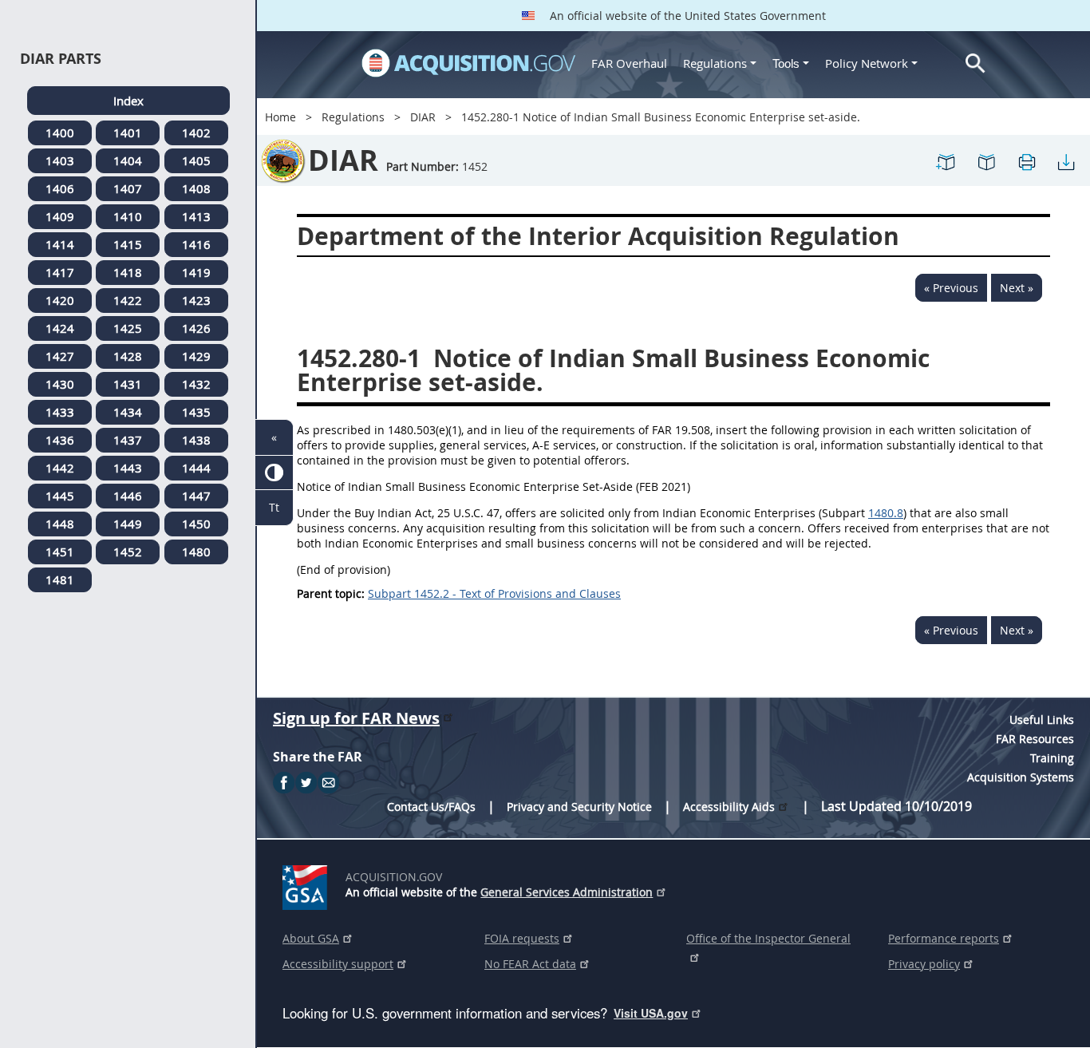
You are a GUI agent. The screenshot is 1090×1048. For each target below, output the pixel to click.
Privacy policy (924, 963)
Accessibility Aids (729, 806)
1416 (196, 244)
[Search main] (975, 63)
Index (128, 101)
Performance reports (943, 938)
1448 (59, 524)
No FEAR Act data (530, 963)
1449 (127, 524)
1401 (127, 132)
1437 (127, 440)
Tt (274, 507)
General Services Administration (566, 892)
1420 (59, 300)
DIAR (423, 117)
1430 (59, 384)
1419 (196, 272)
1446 (127, 496)
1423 (196, 300)
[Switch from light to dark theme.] (274, 473)
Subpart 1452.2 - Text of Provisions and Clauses (494, 593)
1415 (127, 244)
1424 (59, 328)
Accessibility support (337, 963)
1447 (196, 496)
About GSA (310, 938)
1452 (127, 552)
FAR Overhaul (629, 63)
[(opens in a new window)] (307, 884)
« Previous (951, 287)
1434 (127, 412)
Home (280, 117)
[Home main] (468, 63)
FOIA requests (521, 938)
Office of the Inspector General (768, 938)
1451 (59, 552)
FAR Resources (1035, 738)
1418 (127, 272)
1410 (127, 216)
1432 (196, 384)
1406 (59, 188)
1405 (196, 160)
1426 (196, 328)
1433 (59, 412)
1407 (127, 188)
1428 (127, 356)
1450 (196, 524)
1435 (196, 412)
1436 (59, 440)
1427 (59, 356)
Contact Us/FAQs (431, 806)
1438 (196, 440)
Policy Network (866, 63)
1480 (196, 552)
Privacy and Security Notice (579, 806)
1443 (127, 468)
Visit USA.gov (651, 1013)
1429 (196, 356)
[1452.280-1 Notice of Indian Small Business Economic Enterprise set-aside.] (946, 160)
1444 (196, 468)
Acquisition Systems (1020, 777)
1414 (59, 244)
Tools (787, 63)
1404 (127, 160)
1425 (127, 328)
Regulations (715, 63)
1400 (59, 132)
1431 (127, 384)
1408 (196, 188)
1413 (196, 216)
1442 (59, 468)
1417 (59, 272)
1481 (59, 579)
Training (1052, 757)
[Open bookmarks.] (986, 160)
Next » (1016, 287)
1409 (59, 216)
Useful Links (1041, 719)
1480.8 (885, 512)
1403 (59, 160)
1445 (59, 496)
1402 (196, 132)
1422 (127, 300)
